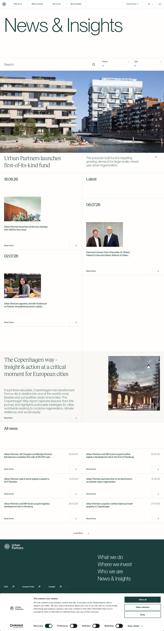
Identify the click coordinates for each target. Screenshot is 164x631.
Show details (133, 626)
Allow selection (143, 607)
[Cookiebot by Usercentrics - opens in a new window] (16, 626)
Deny (142, 615)
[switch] (73, 626)
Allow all (142, 600)
